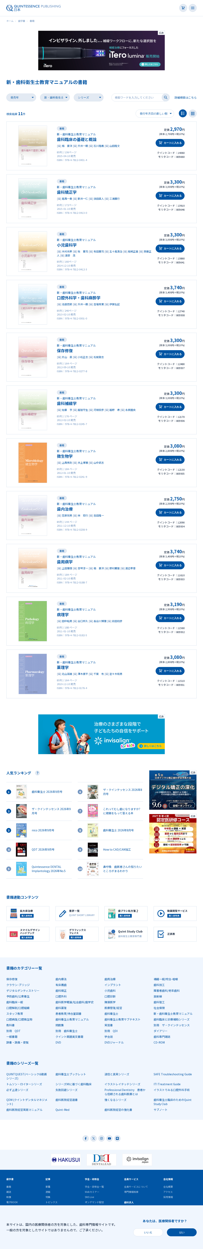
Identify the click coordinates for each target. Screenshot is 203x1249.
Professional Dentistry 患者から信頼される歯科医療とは (125, 1092)
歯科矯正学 (67, 192)
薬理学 (63, 667)
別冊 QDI (111, 1031)
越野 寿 (114, 410)
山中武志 (99, 463)
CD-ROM (159, 1042)
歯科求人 (129, 1202)
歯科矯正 (61, 991)
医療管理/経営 (113, 1008)
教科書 (10, 1025)
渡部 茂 (70, 255)
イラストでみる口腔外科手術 (172, 1090)
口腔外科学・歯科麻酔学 (79, 298)
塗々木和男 (115, 674)
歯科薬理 (61, 1008)
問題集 (60, 1025)
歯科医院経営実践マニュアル (24, 1110)
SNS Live (89, 1197)
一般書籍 (11, 1037)
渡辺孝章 (130, 568)
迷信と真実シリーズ (116, 1074)
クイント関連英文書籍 (69, 1037)
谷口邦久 (83, 621)
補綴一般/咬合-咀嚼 (166, 979)
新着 (48, 1186)
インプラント (112, 985)
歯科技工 (159, 985)
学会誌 (108, 1037)
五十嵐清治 (115, 251)
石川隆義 (99, 146)
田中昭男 (67, 621)
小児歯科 (110, 991)
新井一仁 (83, 198)
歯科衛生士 (111, 1014)
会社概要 (168, 1186)
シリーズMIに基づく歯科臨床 (74, 1084)
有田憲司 (99, 251)
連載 (48, 1191)
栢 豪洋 (67, 146)
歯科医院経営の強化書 (118, 1110)
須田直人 (99, 198)
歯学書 (9, 1179)
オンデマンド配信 (94, 1202)
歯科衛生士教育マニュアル (72, 1019)
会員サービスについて (136, 1186)
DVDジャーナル (114, 1042)
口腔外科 (61, 996)
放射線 (158, 996)
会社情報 (168, 1179)
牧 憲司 (83, 251)
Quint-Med (62, 1110)
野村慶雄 (114, 568)
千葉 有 (99, 674)
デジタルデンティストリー (22, 991)
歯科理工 (159, 1002)
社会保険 (159, 1008)
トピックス (51, 1202)
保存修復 (65, 350)
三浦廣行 (114, 198)
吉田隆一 (99, 515)
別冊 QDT (13, 1031)
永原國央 (130, 410)
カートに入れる (173, 142)
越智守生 (83, 410)
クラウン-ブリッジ (18, 985)
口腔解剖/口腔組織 (18, 1008)
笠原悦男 (67, 515)
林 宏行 (83, 515)
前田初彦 (117, 621)
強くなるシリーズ (115, 1100)
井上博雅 (83, 463)
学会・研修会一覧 (94, 1186)
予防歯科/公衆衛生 (18, 996)
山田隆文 (114, 146)
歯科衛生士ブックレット (71, 1074)
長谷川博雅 (100, 621)
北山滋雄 (67, 674)
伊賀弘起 (114, 304)
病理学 (63, 614)
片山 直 (67, 357)
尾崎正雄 (133, 251)
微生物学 (65, 456)
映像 (8, 1197)
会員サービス (131, 1179)
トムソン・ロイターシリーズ (24, 1084)
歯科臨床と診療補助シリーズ (172, 1019)
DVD (58, 1042)
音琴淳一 (83, 568)
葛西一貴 (67, 198)
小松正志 (83, 357)
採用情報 (168, 1197)
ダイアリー (161, 1031)
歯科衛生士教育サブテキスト (122, 1019)
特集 (48, 1197)
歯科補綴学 (67, 403)
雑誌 (8, 1191)
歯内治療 (65, 509)
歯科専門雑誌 (162, 1037)
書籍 (61, 128)
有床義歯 (61, 985)
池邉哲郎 (67, 304)
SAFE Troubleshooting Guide (173, 1074)
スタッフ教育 (14, 1014)
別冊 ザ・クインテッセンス (172, 1025)
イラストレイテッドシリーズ (122, 1084)
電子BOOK (12, 1202)
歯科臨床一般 (14, 1002)
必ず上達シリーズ (17, 1090)
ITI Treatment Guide (167, 1084)
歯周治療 (110, 979)
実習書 (108, 1025)
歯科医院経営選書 (67, 1100)
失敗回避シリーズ (67, 1090)
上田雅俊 (67, 568)
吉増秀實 (99, 304)
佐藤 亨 (67, 410)
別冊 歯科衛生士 (67, 1031)
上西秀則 (67, 463)
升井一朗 (83, 146)
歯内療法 (61, 979)
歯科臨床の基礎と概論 (77, 139)
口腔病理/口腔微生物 (19, 1019)
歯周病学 (65, 562)
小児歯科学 (67, 245)
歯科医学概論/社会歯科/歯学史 (75, 1002)
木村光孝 (67, 251)
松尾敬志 (99, 357)
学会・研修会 (92, 1179)
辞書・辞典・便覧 (17, 1042)
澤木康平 (83, 674)
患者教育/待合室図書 (68, 1014)
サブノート (161, 1110)
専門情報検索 (131, 1191)
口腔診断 (110, 996)
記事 (48, 1179)
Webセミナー (92, 1191)
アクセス (168, 1191)
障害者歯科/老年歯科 (167, 991)
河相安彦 (99, 410)
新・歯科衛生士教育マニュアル (173, 1014)
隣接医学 (110, 1002)
